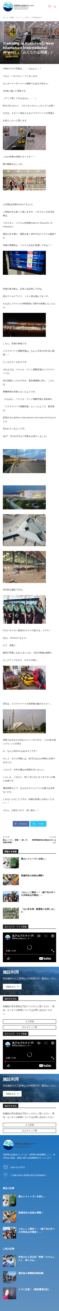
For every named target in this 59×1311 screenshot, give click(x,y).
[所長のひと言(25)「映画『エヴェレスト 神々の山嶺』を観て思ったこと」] (9, 1261)
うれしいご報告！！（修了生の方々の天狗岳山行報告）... (38, 893)
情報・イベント (16, 17)
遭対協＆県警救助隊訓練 (31, 1273)
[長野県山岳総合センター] (19, 7)
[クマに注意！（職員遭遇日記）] (9, 1293)
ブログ (27, 17)
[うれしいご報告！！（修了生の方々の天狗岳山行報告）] (11, 896)
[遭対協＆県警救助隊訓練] (9, 1277)
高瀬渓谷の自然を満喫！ (33, 875)
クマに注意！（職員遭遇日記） (34, 1289)
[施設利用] (29, 981)
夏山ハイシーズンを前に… (33, 858)
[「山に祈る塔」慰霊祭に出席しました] (11, 913)
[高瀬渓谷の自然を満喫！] (11, 879)
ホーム (5, 17)
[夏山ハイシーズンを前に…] (11, 862)
